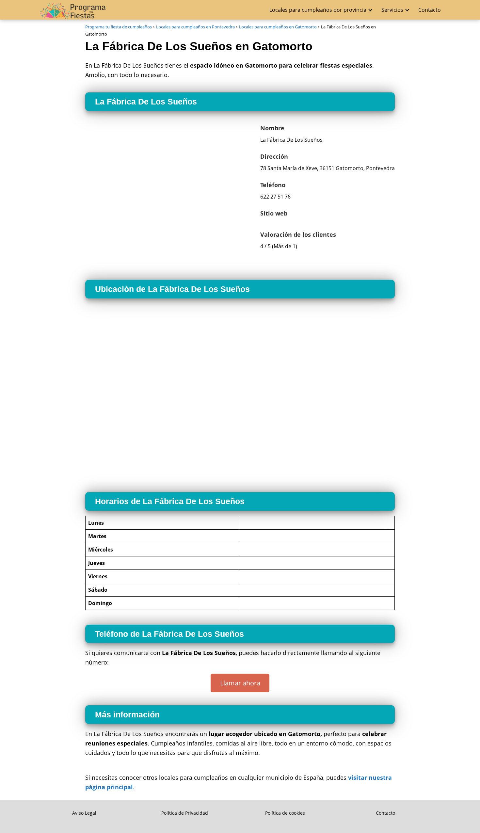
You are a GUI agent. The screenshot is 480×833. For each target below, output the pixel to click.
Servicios (392, 9)
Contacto (429, 9)
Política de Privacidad (184, 813)
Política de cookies (285, 813)
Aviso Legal (84, 813)
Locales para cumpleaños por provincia (317, 9)
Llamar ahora (240, 683)
